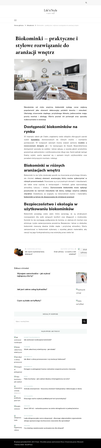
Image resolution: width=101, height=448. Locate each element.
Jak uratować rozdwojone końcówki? (38, 340)
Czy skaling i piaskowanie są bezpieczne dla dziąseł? (44, 428)
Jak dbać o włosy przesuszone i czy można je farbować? (45, 359)
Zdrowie (27, 406)
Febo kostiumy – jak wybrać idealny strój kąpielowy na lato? (47, 379)
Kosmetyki (27, 337)
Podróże (27, 347)
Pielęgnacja (36, 337)
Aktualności (28, 386)
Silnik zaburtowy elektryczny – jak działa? (39, 349)
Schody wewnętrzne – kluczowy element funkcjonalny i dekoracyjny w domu (53, 389)
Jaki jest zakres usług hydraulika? (32, 289)
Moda (26, 376)
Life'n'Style (35, 442)
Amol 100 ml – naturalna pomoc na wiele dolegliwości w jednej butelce (51, 408)
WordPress (29, 445)
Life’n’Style (50, 10)
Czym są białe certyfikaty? (29, 300)
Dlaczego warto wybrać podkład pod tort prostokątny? (45, 399)
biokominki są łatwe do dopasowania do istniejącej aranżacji (49, 197)
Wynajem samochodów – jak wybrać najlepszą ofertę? (33, 274)
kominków (35, 139)
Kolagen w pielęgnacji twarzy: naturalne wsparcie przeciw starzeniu (50, 369)
